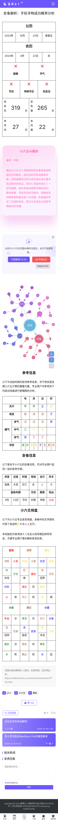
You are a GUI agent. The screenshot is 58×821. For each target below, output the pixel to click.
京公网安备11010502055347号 (25, 806)
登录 (7, 783)
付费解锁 (18, 259)
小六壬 (22, 693)
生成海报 (11, 712)
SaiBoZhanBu (29, 809)
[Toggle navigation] (53, 4)
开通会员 (42, 259)
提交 (29, 787)
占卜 (9, 693)
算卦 (35, 693)
